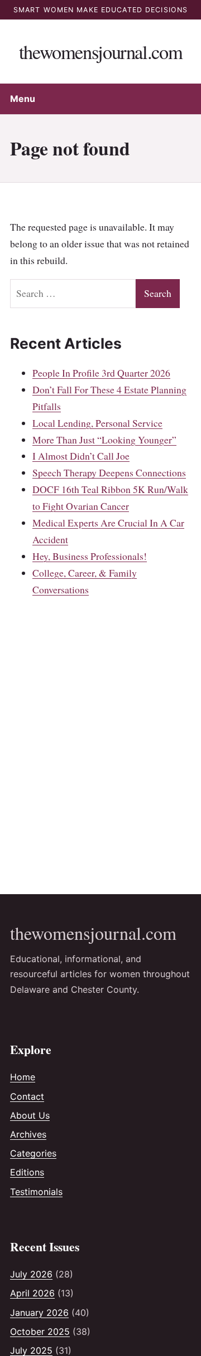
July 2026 (31, 1274)
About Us (30, 1115)
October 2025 (40, 1331)
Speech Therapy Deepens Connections (109, 472)
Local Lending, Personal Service (97, 423)
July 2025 (31, 1350)
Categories (33, 1153)
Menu (22, 98)
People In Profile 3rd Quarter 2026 (101, 372)
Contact (27, 1096)
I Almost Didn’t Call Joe (81, 455)
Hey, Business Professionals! (89, 556)
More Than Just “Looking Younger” (104, 439)
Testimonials (36, 1191)
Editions (27, 1172)
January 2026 (39, 1312)
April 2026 (32, 1293)
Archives (28, 1134)
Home (22, 1076)
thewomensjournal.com (100, 52)
